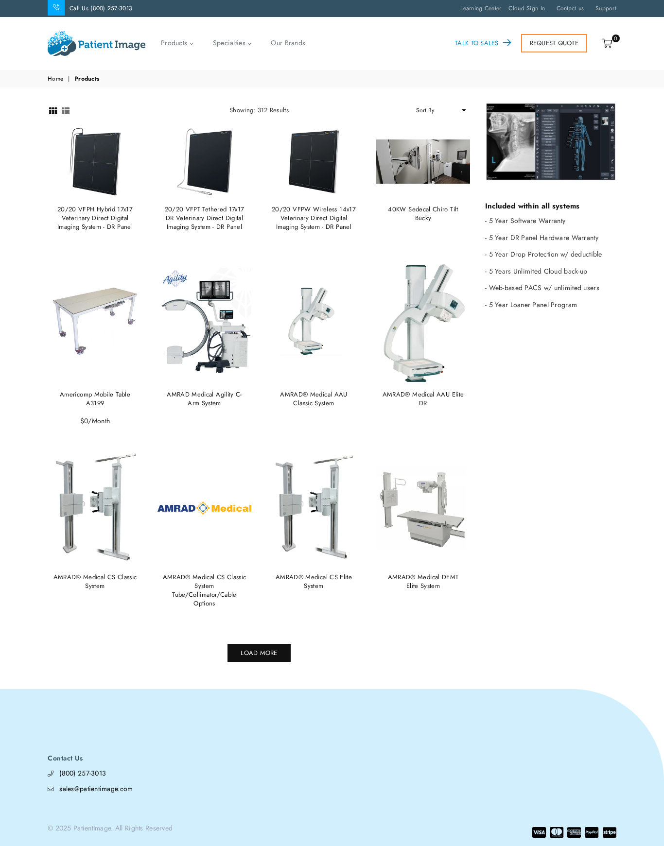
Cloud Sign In (526, 8)
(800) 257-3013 (82, 773)
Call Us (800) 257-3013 (101, 8)
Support (605, 8)
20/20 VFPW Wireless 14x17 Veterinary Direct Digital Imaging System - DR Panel (314, 218)
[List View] (65, 110)
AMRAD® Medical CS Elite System (314, 581)
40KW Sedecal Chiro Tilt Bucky (423, 214)
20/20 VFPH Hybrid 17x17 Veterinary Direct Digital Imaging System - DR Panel (95, 218)
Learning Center (480, 8)
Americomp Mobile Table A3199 (95, 399)
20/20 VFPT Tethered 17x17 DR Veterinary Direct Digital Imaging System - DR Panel (205, 218)
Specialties (230, 43)
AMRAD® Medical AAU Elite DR (423, 399)
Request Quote (554, 43)
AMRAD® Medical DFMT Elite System (423, 581)
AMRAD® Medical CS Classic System (95, 581)
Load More (259, 652)
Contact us (570, 8)
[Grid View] (53, 110)
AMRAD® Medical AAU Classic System (313, 399)
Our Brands (288, 42)
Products (175, 43)
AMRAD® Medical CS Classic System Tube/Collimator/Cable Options (204, 590)
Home (55, 79)
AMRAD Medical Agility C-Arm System (204, 399)
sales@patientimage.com (96, 789)
